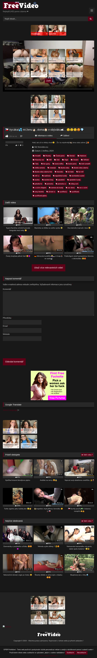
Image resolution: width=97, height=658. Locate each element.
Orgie (66, 160)
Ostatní (75, 160)
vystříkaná (75, 192)
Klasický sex (39, 160)
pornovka (50, 184)
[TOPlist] (7, 627)
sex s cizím (83, 188)
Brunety (48, 156)
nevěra (37, 180)
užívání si (51, 192)
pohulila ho (38, 184)
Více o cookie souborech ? (48, 656)
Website (6, 334)
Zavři (48, 81)
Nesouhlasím (81, 653)
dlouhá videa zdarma (81, 168)
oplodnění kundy (75, 180)
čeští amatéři (85, 164)
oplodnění (61, 180)
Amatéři (37, 156)
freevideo (60, 172)
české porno (72, 164)
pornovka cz (62, 184)
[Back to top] (89, 651)
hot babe (71, 172)
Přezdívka (7, 318)
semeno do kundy (57, 188)
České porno (60, 156)
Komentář (7, 289)
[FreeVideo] (48, 6)
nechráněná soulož (77, 176)
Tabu (36, 164)
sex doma (71, 188)
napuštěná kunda (61, 176)
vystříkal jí (63, 192)
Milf (50, 160)
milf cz (37, 176)
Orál (58, 160)
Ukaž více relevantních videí (48, 267)
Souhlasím (70, 653)
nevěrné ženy (48, 180)
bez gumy (46, 164)
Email (6, 326)
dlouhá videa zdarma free (43, 172)
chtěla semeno (40, 168)
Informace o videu (45, 136)
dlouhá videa (64, 168)
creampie (53, 168)
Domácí (72, 156)
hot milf (80, 172)
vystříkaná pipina (40, 196)
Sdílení (66, 136)
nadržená (47, 176)
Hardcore (83, 156)
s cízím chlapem (40, 188)
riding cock (74, 184)
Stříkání (86, 160)
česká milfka (59, 164)
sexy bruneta (39, 192)
